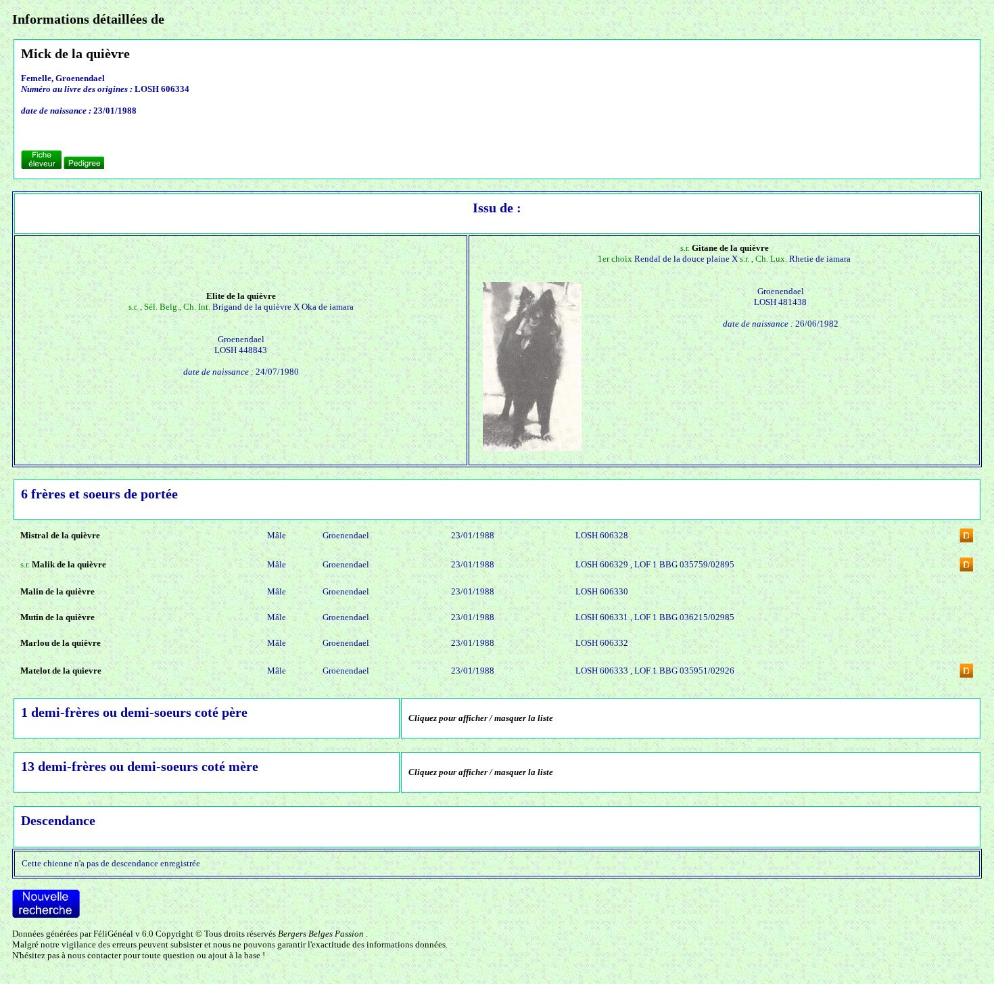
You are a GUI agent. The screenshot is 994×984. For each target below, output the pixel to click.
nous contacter (94, 955)
